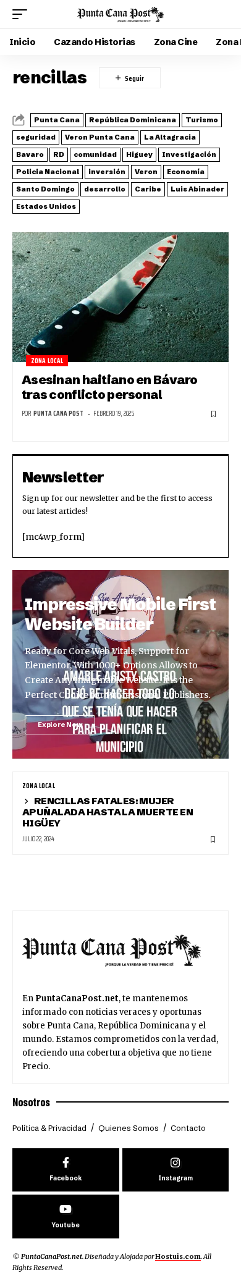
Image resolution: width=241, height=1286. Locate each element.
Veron (146, 171)
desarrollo (104, 189)
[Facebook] (65, 1170)
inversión (106, 171)
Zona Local (47, 361)
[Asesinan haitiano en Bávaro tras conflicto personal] (120, 297)
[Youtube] (65, 1216)
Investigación (189, 154)
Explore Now (60, 724)
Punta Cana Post (58, 413)
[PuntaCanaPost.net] (120, 14)
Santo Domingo (45, 189)
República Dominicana (132, 120)
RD (58, 154)
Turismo (201, 120)
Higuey (139, 154)
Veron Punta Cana (100, 137)
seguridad (36, 137)
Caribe (148, 189)
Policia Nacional (47, 171)
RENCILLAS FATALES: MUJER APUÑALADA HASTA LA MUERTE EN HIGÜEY (107, 812)
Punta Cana (57, 120)
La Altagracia (170, 137)
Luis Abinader (197, 189)
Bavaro (30, 154)
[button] (22, 14)
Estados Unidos (46, 206)
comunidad (95, 154)
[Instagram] (175, 1170)
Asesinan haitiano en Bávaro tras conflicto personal (110, 387)
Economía (186, 171)
